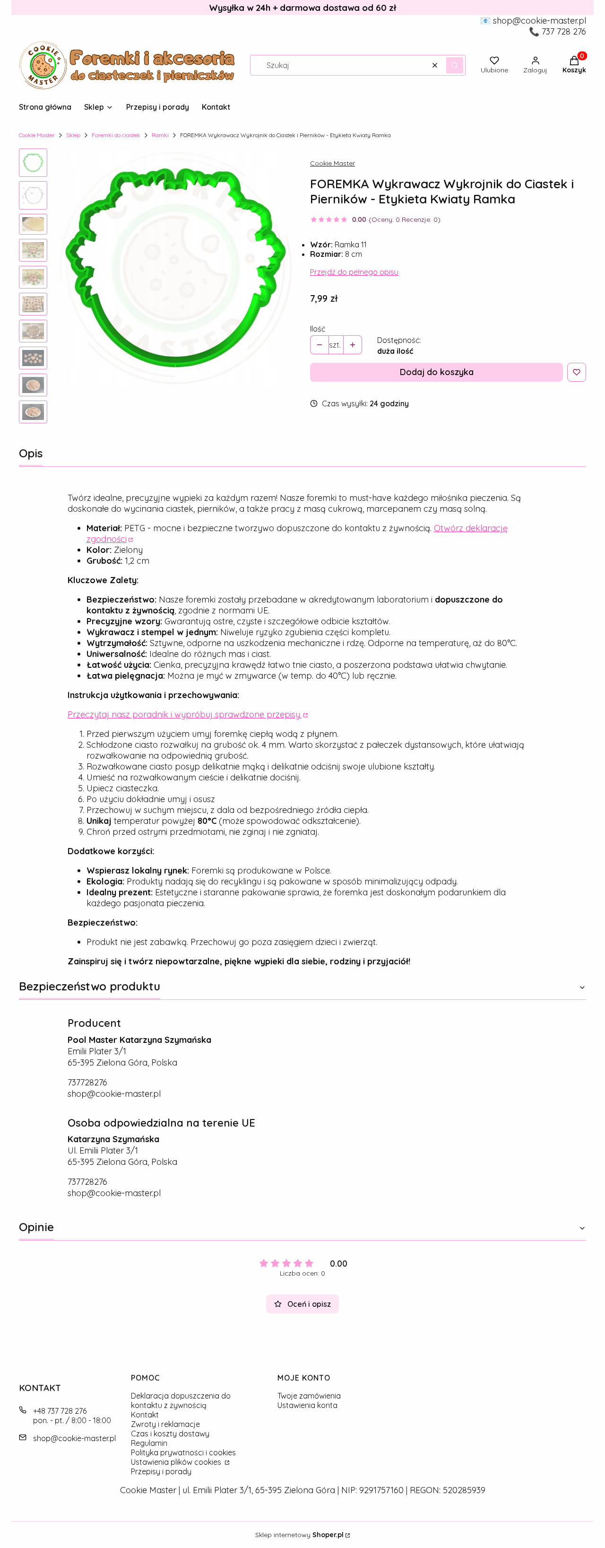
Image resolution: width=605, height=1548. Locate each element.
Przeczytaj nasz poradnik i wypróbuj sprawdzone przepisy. (185, 714)
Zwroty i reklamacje (165, 1424)
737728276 (87, 1082)
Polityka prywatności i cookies (183, 1452)
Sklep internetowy (299, 1535)
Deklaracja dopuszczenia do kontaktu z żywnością (181, 1400)
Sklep (73, 135)
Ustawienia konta (307, 1405)
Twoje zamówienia (309, 1395)
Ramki (160, 135)
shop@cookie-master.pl (114, 1093)
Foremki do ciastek (116, 135)
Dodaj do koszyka (437, 372)
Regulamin (149, 1443)
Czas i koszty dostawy (170, 1433)
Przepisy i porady (161, 1471)
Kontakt (145, 1414)
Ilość (317, 328)
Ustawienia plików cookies (177, 1462)
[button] (454, 65)
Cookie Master (37, 135)
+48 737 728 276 (59, 1411)
